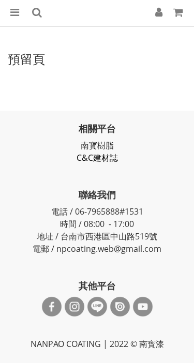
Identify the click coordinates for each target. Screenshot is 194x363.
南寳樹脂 (97, 145)
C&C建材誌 (97, 157)
